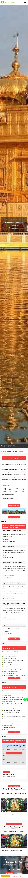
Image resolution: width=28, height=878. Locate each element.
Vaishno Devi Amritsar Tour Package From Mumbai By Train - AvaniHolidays (8, 2)
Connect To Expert (14, 505)
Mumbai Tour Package (10, 445)
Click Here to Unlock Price (14, 753)
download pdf (14, 228)
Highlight (3, 451)
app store (19, 873)
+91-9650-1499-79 (8, 774)
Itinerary (9, 451)
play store (10, 873)
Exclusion (21, 451)
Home (3, 445)
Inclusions (14, 451)
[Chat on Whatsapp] (26, 699)
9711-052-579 (16, 876)
